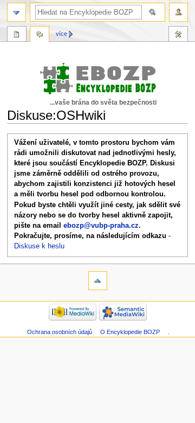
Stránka (17, 35)
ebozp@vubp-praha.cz (101, 225)
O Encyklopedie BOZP (130, 332)
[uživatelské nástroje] (178, 12)
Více (61, 33)
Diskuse (39, 35)
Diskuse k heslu (39, 246)
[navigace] (16, 12)
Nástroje (178, 35)
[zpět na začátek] (97, 280)
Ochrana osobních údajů (59, 332)
